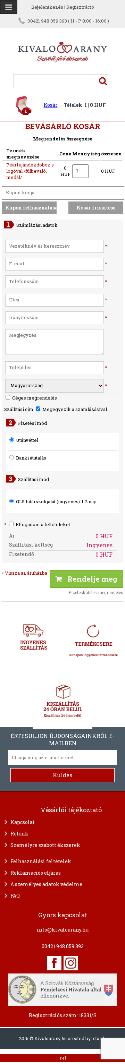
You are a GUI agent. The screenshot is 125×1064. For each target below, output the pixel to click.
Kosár (51, 105)
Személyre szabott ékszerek (45, 845)
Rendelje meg (89, 579)
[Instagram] (70, 963)
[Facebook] (54, 963)
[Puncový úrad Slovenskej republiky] (62, 989)
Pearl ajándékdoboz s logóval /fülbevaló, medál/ (30, 171)
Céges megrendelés (34, 398)
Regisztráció (80, 7)
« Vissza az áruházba (24, 573)
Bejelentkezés (47, 7)
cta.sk (99, 1038)
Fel (62, 1058)
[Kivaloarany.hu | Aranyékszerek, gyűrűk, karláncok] (62, 71)
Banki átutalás (31, 458)
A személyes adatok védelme (46, 884)
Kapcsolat (22, 822)
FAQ (15, 895)
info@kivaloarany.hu (63, 929)
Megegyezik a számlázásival (74, 409)
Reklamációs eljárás (35, 872)
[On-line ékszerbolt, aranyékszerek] (8, 7)
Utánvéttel (27, 440)
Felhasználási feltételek (40, 861)
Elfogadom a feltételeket (37, 524)
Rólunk (19, 833)
